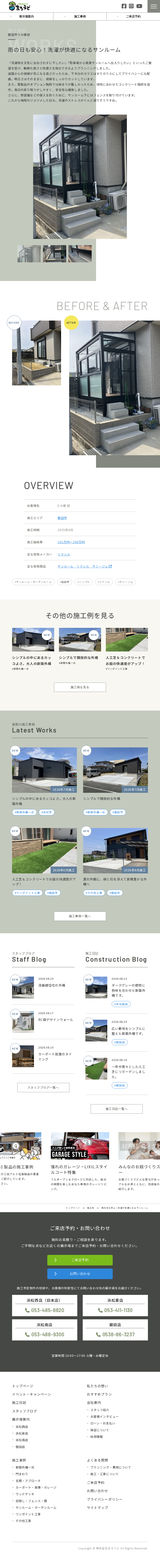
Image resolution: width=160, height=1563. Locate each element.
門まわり (22, 1474)
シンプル (84, 582)
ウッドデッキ (25, 1494)
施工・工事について (104, 1474)
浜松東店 (22, 1433)
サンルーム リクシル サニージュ (83, 566)
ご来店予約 (133, 16)
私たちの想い (97, 1385)
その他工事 (95, 892)
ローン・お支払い (102, 1423)
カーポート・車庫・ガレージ (36, 1487)
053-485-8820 (47, 1310)
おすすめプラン (99, 1394)
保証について (99, 1430)
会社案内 (94, 1402)
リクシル (64, 554)
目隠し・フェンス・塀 (31, 1500)
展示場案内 (26, 16)
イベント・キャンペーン (31, 1394)
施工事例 (80, 16)
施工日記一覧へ (117, 1108)
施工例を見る (80, 687)
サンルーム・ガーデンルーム (34, 582)
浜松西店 (22, 1426)
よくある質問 (97, 1460)
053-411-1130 (118, 1310)
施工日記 (19, 1402)
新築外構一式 (21, 668)
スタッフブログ (24, 1410)
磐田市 (62, 518)
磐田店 (20, 1446)
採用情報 (96, 1436)
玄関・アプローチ (28, 1480)
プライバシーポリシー (105, 1499)
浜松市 (47, 812)
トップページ (23, 1385)
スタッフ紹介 (99, 1410)
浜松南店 (22, 1440)
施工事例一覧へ (80, 916)
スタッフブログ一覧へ (43, 1087)
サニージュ (126, 582)
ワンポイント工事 (117, 668)
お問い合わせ (80, 1273)
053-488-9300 (47, 1334)
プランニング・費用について (110, 1467)
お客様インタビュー (104, 1416)
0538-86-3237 (118, 1334)
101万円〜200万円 (71, 542)
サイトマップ (97, 1507)
